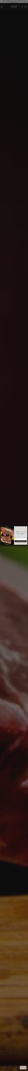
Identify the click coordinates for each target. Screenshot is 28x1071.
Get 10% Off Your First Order (20, 541)
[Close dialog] (26, 527)
